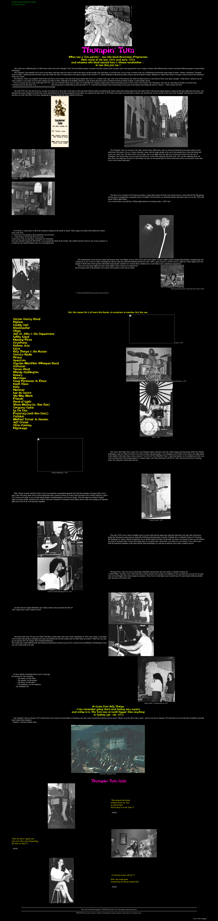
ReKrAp (204, 918)
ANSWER (114, 812)
